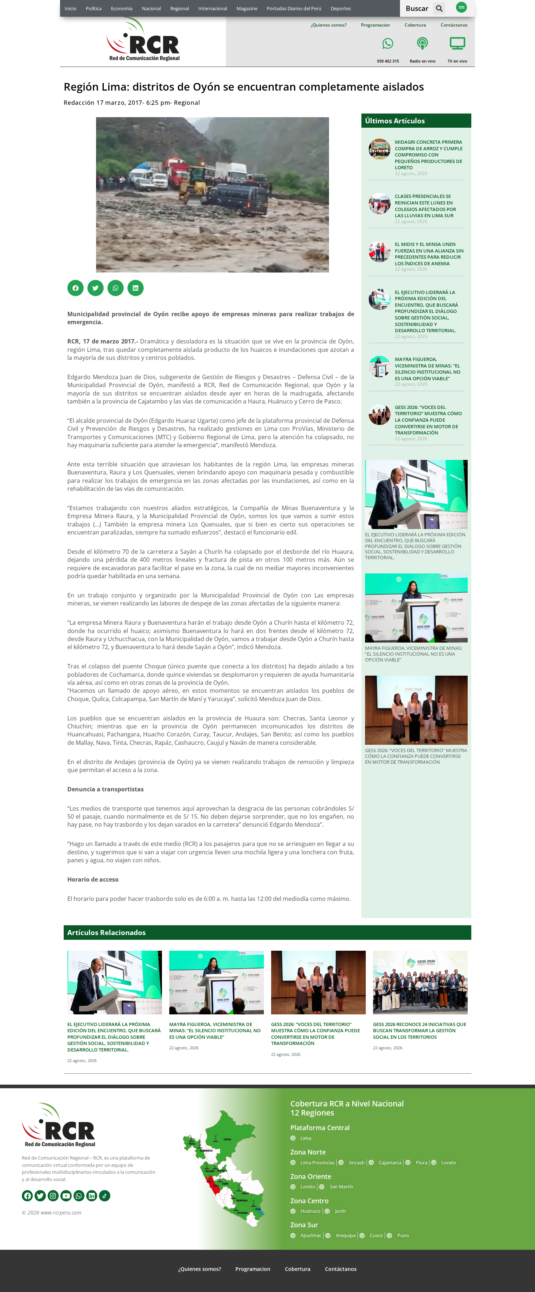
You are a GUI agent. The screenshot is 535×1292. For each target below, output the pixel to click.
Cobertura (415, 25)
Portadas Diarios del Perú (294, 8)
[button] (439, 9)
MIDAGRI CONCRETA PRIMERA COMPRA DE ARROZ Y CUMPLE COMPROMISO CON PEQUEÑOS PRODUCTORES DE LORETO (429, 155)
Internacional (212, 8)
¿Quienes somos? (328, 25)
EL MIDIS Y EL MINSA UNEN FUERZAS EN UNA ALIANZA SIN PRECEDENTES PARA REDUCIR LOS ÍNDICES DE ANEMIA (429, 254)
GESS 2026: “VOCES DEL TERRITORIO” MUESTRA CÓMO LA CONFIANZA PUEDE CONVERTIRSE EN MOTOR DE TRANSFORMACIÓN (428, 420)
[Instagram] (53, 1195)
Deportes (341, 8)
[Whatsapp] (79, 1195)
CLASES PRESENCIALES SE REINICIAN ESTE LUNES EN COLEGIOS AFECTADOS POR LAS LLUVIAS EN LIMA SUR (425, 206)
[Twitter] (40, 1195)
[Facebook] (27, 1195)
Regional (179, 8)
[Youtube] (65, 1195)
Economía (121, 8)
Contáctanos (454, 25)
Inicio (70, 8)
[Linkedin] (91, 1195)
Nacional (151, 8)
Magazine (247, 8)
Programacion (375, 25)
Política (94, 8)
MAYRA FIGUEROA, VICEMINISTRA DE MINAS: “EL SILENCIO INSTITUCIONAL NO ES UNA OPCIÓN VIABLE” (427, 369)
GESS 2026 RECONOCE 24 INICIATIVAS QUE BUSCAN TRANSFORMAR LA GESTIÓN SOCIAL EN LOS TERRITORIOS (419, 1030)
